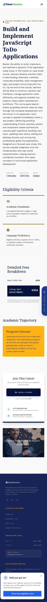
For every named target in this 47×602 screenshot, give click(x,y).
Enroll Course (23, 392)
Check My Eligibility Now (22, 594)
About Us (9, 523)
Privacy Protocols (13, 528)
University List (11, 519)
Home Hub (9, 514)
